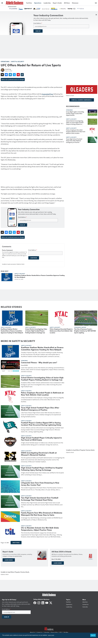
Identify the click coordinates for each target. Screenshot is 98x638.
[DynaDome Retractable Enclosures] (80, 9)
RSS (61, 632)
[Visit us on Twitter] (50, 602)
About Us (32, 632)
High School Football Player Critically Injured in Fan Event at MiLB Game (41, 439)
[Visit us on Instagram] (38, 602)
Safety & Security (17, 61)
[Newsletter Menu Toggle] (96, 3)
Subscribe (46, 632)
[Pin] (18, 74)
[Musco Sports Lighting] (54, 9)
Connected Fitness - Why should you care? (39, 363)
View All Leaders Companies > (81, 100)
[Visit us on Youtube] (46, 602)
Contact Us (39, 632)
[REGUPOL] (63, 9)
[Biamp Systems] (71, 9)
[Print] (2, 74)
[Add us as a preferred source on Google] (22, 74)
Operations (5, 61)
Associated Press (47, 94)
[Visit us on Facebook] (34, 602)
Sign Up (38, 31)
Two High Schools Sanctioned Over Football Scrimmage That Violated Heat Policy (39, 499)
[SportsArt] (28, 9)
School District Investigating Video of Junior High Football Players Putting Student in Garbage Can (74, 122)
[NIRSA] (20, 9)
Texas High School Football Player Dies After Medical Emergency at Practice (74, 140)
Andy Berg (8, 69)
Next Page (16, 542)
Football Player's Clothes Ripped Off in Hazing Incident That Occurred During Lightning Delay (41, 424)
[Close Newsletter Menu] (96, 15)
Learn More (9, 560)
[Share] (6, 74)
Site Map (65, 632)
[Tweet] (14, 74)
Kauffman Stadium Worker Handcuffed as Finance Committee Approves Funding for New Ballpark (40, 276)
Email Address (37, 23)
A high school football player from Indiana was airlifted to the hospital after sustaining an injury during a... (42, 474)
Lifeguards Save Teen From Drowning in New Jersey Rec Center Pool (40, 484)
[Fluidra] (13, 9)
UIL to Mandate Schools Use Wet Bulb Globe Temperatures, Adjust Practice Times (40, 529)
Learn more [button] (51, 635)
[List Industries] (37, 9)
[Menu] (2, 3)
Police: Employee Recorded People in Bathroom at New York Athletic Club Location (75, 131)
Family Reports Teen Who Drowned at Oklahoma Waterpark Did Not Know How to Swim (41, 514)
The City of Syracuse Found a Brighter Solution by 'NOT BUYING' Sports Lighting (85, 331)
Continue (33, 258)
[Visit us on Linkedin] (42, 602)
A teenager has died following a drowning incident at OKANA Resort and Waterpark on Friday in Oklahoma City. (41, 519)
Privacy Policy (54, 632)
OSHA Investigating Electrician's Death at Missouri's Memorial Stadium (39, 454)
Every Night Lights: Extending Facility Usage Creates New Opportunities (75, 113)
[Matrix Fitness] (46, 9)
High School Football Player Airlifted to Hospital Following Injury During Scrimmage (42, 469)
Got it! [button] (93, 635)
